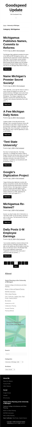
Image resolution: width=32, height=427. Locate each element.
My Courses (8, 300)
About (8, 273)
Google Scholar (7, 393)
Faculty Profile (6, 383)
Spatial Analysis (13, 298)
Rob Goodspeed (21, 50)
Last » (16, 266)
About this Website (8, 381)
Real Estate (15, 418)
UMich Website (7, 386)
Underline (22, 423)
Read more (7, 69)
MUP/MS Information (10, 291)
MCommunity (6, 398)
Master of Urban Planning (9, 410)
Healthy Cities (17, 296)
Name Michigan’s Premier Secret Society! (14, 80)
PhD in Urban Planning (10, 294)
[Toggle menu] (16, 17)
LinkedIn (5, 395)
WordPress (15, 423)
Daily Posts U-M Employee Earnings (13, 233)
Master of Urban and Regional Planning (14, 289)
